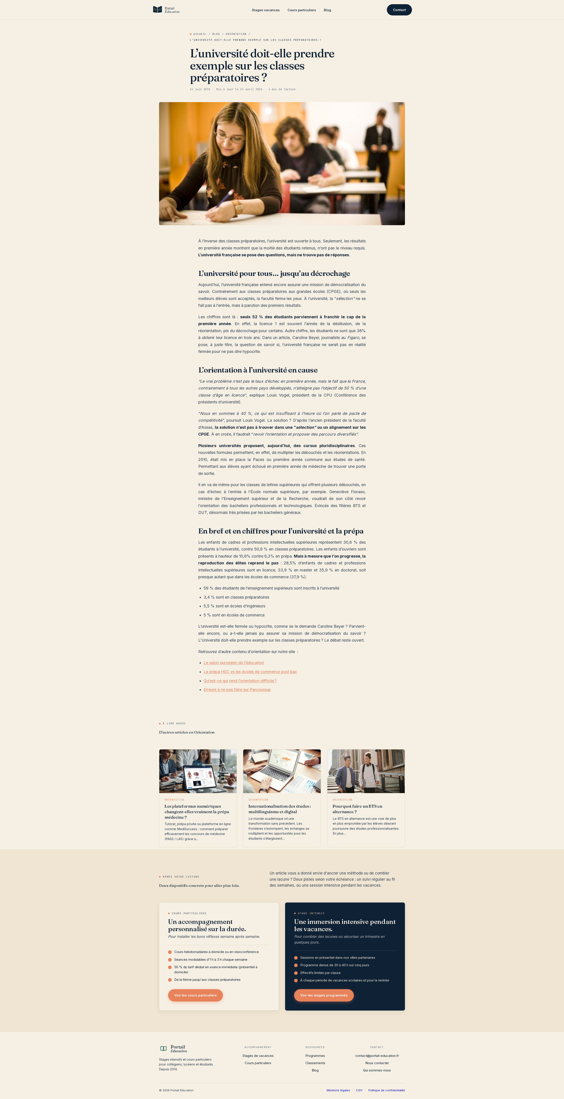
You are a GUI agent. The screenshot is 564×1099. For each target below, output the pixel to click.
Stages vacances (266, 10)
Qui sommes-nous (377, 1070)
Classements (315, 1063)
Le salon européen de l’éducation (234, 662)
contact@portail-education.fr (377, 1056)
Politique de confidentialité (386, 1090)
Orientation (236, 34)
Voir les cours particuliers (195, 995)
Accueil (200, 34)
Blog (327, 10)
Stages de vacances (258, 1056)
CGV (359, 1090)
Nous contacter (377, 1063)
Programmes (315, 1056)
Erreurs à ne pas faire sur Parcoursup (237, 689)
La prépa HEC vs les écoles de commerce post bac (250, 671)
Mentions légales (338, 1090)
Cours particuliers (302, 10)
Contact (399, 10)
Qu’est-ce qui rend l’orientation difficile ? (240, 680)
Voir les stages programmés (324, 995)
